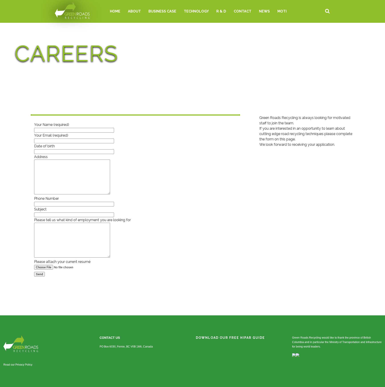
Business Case (162, 11)
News (264, 11)
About (134, 11)
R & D (221, 11)
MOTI (282, 11)
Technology (196, 11)
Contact (242, 11)
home (115, 11)
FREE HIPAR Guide (247, 337)
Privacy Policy (23, 364)
